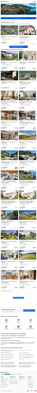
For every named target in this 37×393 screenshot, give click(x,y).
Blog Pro (20, 379)
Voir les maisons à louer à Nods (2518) (25, 367)
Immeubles (6, 329)
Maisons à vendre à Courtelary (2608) (25, 357)
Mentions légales (30, 386)
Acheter (4, 15)
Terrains (30, 322)
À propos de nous (31, 378)
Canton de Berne (13, 15)
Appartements (6, 322)
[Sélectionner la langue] (34, 1)
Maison (8, 15)
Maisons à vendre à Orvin (5, 359)
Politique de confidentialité (30, 384)
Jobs (28, 381)
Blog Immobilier (3, 387)
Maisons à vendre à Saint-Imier (24, 352)
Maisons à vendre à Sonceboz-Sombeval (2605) (26, 356)
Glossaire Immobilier (4, 385)
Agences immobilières (4, 384)
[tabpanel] (18, 355)
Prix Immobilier (3, 383)
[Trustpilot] (18, 374)
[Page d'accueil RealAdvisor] (4, 1)
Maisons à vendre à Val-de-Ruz (6, 352)
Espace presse (30, 379)
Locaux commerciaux (18, 329)
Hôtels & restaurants (30, 329)
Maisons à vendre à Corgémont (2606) (7, 357)
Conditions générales (31, 382)
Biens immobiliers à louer (14, 380)
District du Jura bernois (21, 15)
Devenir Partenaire (22, 378)
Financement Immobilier (14, 383)
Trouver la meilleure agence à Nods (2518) (7, 367)
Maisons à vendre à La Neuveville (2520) (25, 354)
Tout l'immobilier (30, 387)
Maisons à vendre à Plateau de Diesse (7, 356)
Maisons (18, 322)
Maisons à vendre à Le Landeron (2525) (7, 354)
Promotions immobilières (14, 382)
